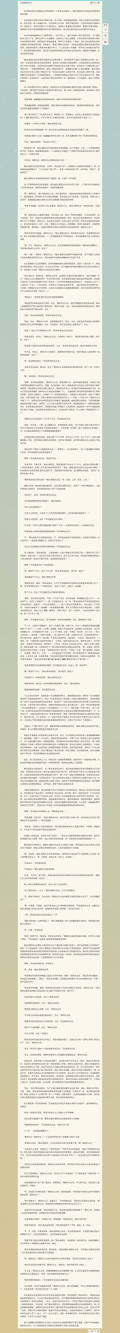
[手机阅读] (105, 36)
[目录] (105, 30)
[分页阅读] (105, 42)
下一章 (97, 1331)
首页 (105, 25)
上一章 (91, 1331)
